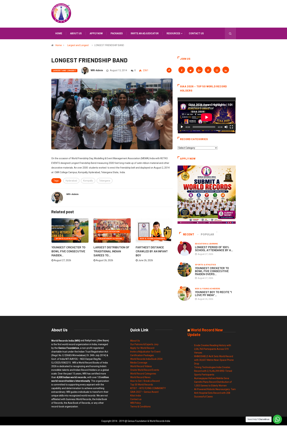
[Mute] (226, 127)
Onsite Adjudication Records (108, 232)
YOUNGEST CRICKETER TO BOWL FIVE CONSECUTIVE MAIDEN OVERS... (212, 271)
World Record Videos (141, 366)
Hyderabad (71, 180)
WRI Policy (135, 403)
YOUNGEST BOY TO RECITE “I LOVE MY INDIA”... (213, 293)
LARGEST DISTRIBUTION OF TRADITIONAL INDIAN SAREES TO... (111, 251)
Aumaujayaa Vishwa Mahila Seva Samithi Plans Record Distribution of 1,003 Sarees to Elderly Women (213, 382)
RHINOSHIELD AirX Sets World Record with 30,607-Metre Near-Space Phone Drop (214, 360)
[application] (207, 113)
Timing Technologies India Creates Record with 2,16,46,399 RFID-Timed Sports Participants (213, 371)
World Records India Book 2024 (146, 359)
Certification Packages (142, 355)
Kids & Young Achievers (152, 239)
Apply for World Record (142, 348)
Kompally (88, 180)
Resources (173, 33)
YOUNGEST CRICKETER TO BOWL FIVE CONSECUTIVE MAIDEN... (68, 251)
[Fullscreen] (231, 127)
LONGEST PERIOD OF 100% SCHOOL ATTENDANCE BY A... (214, 248)
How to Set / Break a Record (145, 381)
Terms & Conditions (140, 406)
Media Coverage (138, 362)
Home (58, 33)
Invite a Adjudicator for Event (145, 351)
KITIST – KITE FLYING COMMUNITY (148, 388)
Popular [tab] (207, 234)
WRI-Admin (97, 70)
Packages (117, 33)
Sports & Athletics (66, 239)
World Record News (140, 377)
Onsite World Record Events (144, 370)
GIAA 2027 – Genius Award (144, 392)
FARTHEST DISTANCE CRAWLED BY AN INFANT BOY (152, 251)
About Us (135, 340)
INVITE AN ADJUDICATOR (145, 33)
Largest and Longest (78, 45)
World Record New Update (205, 332)
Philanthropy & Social (110, 239)
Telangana (104, 180)
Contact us (196, 33)
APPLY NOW (96, 33)
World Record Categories (143, 373)
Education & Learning (206, 244)
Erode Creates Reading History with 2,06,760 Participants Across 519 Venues (212, 349)
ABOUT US (76, 33)
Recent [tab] (188, 234)
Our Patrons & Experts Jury (144, 344)
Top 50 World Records (141, 384)
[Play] (182, 127)
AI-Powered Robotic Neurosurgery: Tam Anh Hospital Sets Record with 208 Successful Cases (215, 393)
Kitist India (135, 395)
